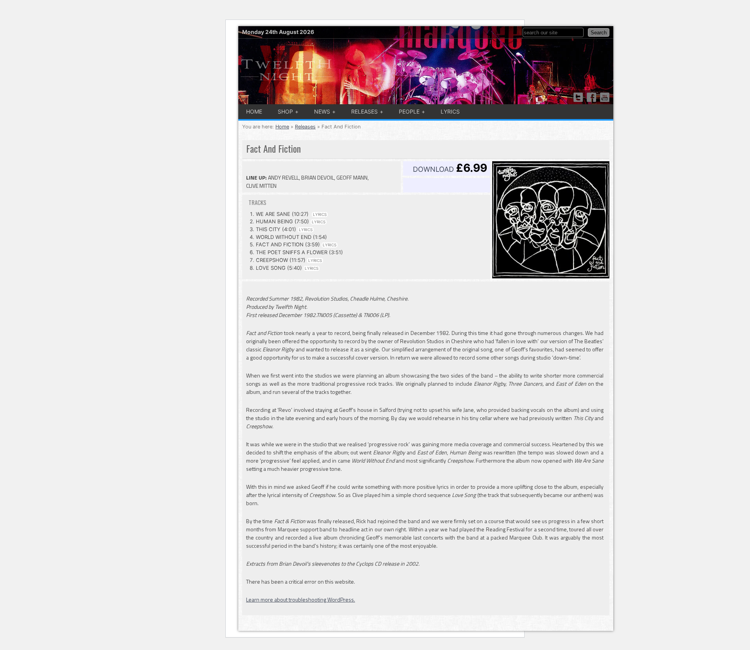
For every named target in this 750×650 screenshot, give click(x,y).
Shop (285, 111)
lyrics (320, 214)
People (409, 111)
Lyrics (450, 111)
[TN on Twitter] (578, 97)
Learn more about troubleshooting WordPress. (300, 599)
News (322, 111)
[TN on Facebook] (591, 97)
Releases (364, 111)
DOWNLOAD (450, 168)
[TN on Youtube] (604, 97)
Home (254, 111)
